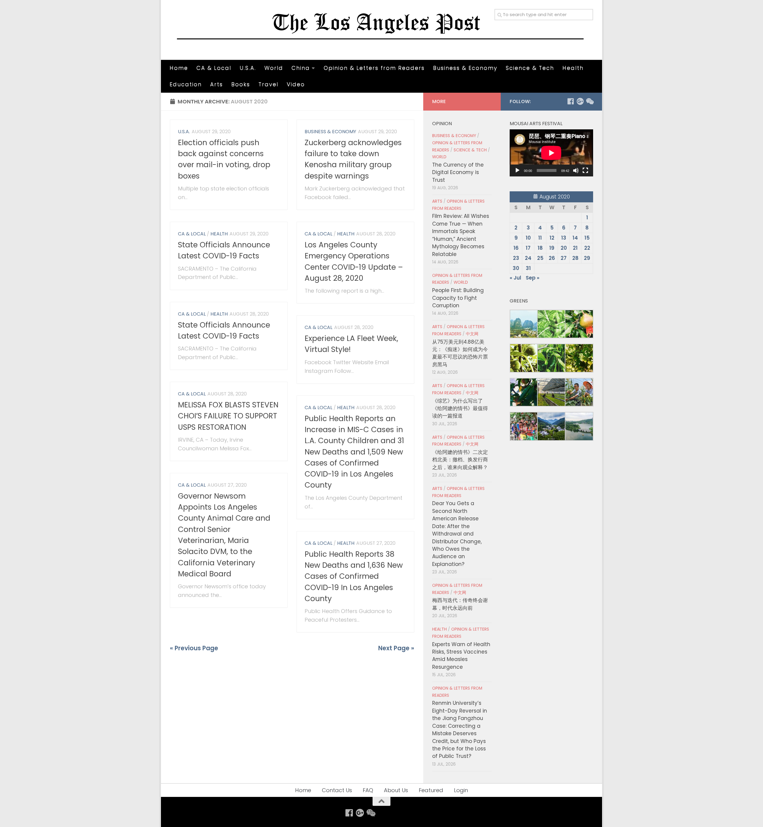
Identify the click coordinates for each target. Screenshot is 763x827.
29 (587, 258)
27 (564, 258)
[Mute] (576, 170)
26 (552, 258)
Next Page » (396, 648)
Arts (216, 84)
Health (573, 68)
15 (587, 237)
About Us (396, 790)
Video (296, 84)
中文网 (472, 334)
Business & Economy (465, 68)
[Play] (517, 170)
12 (552, 237)
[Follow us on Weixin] (589, 101)
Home (179, 68)
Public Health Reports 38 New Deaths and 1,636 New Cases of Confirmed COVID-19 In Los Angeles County (354, 576)
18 (540, 248)
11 (540, 237)
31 (528, 268)
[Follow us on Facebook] (570, 101)
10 (528, 237)
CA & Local (213, 68)
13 (563, 237)
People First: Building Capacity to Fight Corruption (458, 298)
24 (528, 258)
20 (564, 248)
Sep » (532, 277)
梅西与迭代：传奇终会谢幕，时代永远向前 (460, 604)
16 (516, 248)
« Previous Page (194, 648)
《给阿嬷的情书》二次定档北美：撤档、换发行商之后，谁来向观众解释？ (460, 460)
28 (575, 258)
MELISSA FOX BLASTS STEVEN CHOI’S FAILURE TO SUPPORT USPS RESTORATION (228, 416)
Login (461, 790)
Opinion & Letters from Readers (374, 68)
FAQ (368, 790)
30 (516, 268)
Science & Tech (530, 68)
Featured (431, 790)
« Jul (515, 277)
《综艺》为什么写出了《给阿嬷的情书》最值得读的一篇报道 (460, 408)
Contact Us (337, 790)
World (273, 68)
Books (240, 84)
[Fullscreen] (585, 170)
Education (186, 84)
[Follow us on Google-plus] (580, 101)
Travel (268, 84)
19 (551, 248)
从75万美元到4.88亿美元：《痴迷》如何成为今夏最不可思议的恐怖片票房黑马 (460, 353)
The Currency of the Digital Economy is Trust (458, 172)
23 (516, 258)
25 (540, 258)
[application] (551, 152)
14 (575, 237)
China (300, 68)
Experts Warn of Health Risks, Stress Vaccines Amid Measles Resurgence (461, 656)
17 (528, 248)
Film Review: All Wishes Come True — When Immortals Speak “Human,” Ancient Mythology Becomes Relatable (460, 234)
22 (587, 248)
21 (575, 248)
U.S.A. (248, 68)
